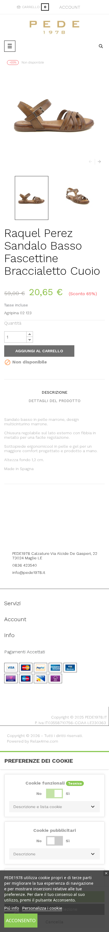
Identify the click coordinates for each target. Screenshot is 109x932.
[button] (54, 806)
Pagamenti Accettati (24, 651)
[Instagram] (62, 538)
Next (98, 162)
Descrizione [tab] (54, 392)
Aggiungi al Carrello (39, 351)
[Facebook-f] (47, 538)
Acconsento (21, 920)
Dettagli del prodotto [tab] (54, 400)
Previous (91, 162)
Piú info (11, 908)
